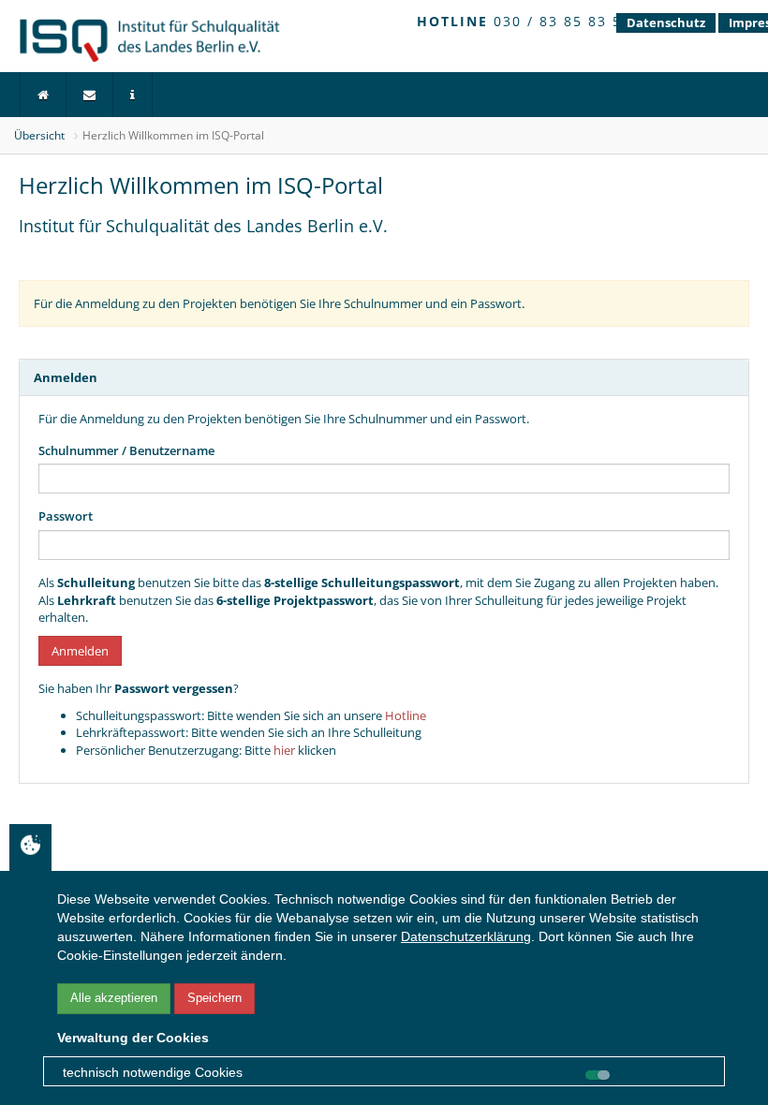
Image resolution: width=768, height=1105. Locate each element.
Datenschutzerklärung (466, 936)
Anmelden (80, 650)
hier (284, 750)
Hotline (405, 715)
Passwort (65, 516)
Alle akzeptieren (113, 998)
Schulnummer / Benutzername (126, 450)
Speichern (214, 998)
